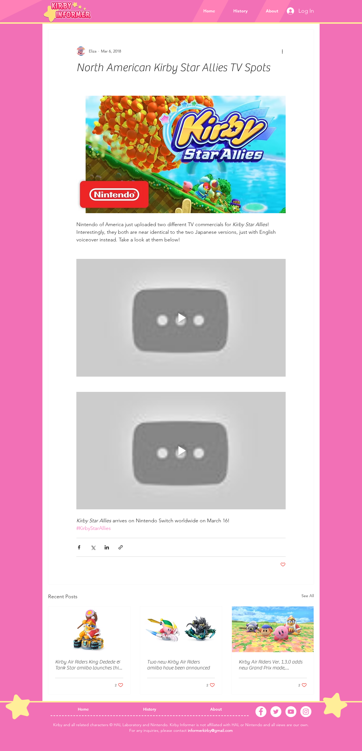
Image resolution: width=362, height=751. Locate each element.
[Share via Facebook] (79, 547)
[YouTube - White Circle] (290, 711)
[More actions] (282, 51)
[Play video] (181, 317)
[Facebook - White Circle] (260, 711)
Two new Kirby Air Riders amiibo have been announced (178, 665)
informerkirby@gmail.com (210, 730)
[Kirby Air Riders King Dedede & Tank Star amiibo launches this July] (89, 629)
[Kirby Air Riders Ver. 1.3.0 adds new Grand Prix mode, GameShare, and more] (273, 629)
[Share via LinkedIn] (106, 547)
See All (307, 595)
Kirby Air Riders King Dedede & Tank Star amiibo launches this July (87, 665)
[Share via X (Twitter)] (93, 547)
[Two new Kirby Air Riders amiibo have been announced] (181, 629)
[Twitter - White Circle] (275, 711)
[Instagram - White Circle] (305, 711)
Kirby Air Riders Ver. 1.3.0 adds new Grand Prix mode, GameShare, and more (270, 665)
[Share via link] (120, 547)
